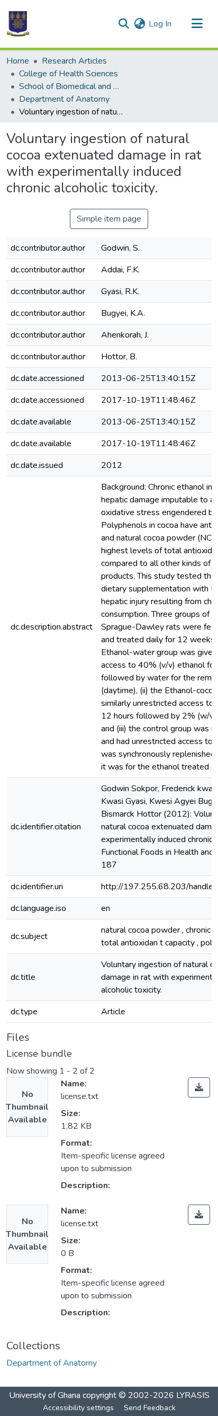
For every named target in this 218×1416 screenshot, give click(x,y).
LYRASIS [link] (193, 1395)
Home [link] (17, 61)
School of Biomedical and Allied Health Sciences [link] (72, 86)
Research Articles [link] (74, 61)
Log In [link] (160, 24)
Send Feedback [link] (150, 1408)
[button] (18, 24)
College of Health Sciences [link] (68, 73)
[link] (199, 1087)
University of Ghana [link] (44, 1395)
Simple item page (109, 219)
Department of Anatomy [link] (64, 99)
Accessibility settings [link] (78, 1408)
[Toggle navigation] (197, 24)
